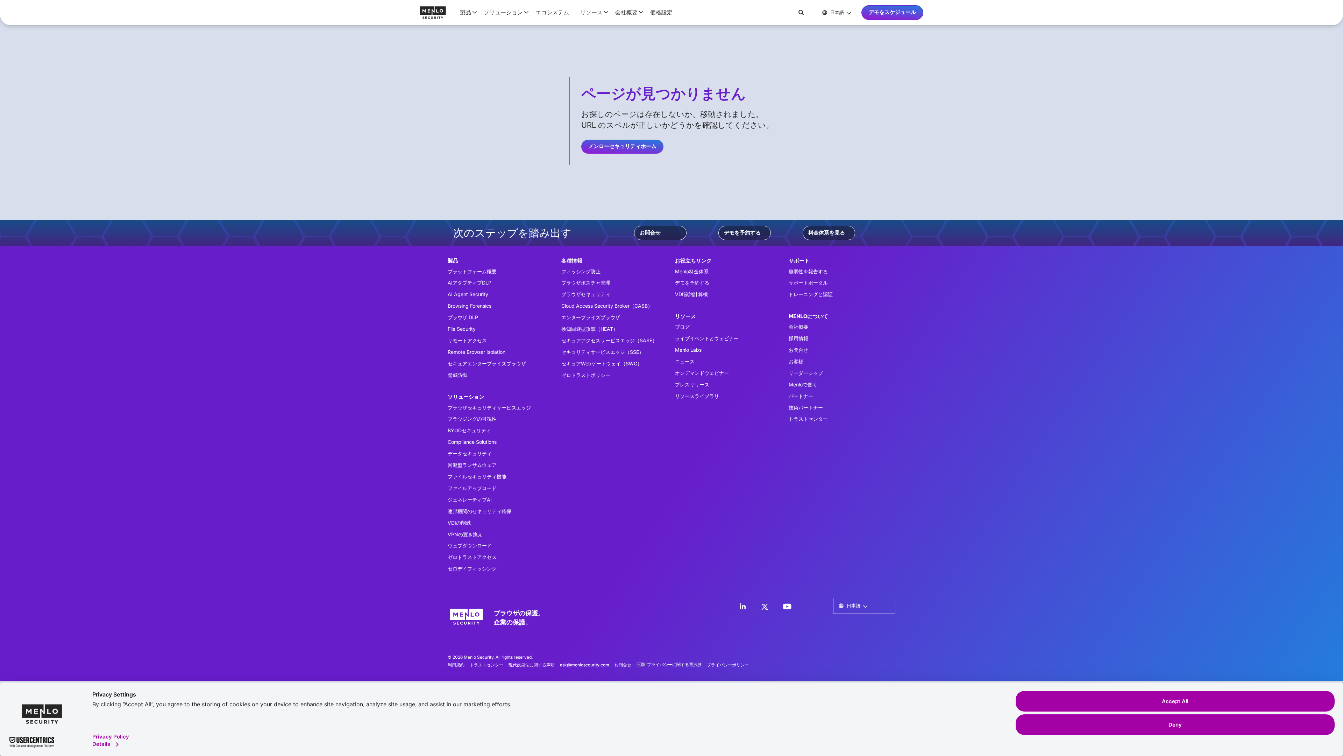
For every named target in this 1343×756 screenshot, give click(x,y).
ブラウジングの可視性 (472, 419)
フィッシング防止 (581, 271)
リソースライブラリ (697, 396)
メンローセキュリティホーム (622, 146)
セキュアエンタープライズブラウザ (487, 363)
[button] (466, 12)
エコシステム (552, 12)
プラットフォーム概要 (472, 271)
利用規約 (456, 664)
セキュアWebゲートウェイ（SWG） (601, 363)
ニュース (685, 361)
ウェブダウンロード (470, 545)
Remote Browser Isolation (476, 352)
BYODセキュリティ (469, 430)
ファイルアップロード (472, 488)
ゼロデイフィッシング (472, 569)
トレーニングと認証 (811, 294)
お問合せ (650, 233)
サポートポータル (808, 283)
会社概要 (798, 327)
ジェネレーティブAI (470, 500)
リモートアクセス (467, 340)
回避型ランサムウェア (472, 465)
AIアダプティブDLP (469, 283)
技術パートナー (806, 408)
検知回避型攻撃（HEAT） (589, 329)
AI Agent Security (468, 294)
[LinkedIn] (742, 606)
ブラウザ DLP (463, 317)
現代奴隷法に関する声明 (532, 664)
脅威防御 (457, 375)
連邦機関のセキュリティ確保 (479, 511)
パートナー (801, 396)
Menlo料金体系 (692, 271)
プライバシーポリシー (728, 664)
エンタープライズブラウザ (590, 317)
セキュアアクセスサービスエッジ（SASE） (609, 340)
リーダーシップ (806, 373)
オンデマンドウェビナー (702, 373)
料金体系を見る (826, 233)
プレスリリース (692, 384)
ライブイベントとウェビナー (707, 338)
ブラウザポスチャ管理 (585, 283)
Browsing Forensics (469, 306)
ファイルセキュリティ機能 (477, 476)
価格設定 (661, 12)
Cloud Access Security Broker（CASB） (607, 306)
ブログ (682, 327)
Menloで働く (803, 384)
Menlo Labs (688, 350)
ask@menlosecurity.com (584, 664)
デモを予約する (742, 233)
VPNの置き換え (465, 534)
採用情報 (798, 338)
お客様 (796, 361)
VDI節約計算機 (691, 294)
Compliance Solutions (472, 442)
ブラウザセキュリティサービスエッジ (489, 408)
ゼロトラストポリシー (585, 375)
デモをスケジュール (892, 12)
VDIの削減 (459, 523)
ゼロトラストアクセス (472, 557)
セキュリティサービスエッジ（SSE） (602, 352)
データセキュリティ (470, 453)
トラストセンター (808, 419)
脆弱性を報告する (808, 271)
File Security (462, 329)
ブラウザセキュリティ (585, 294)
